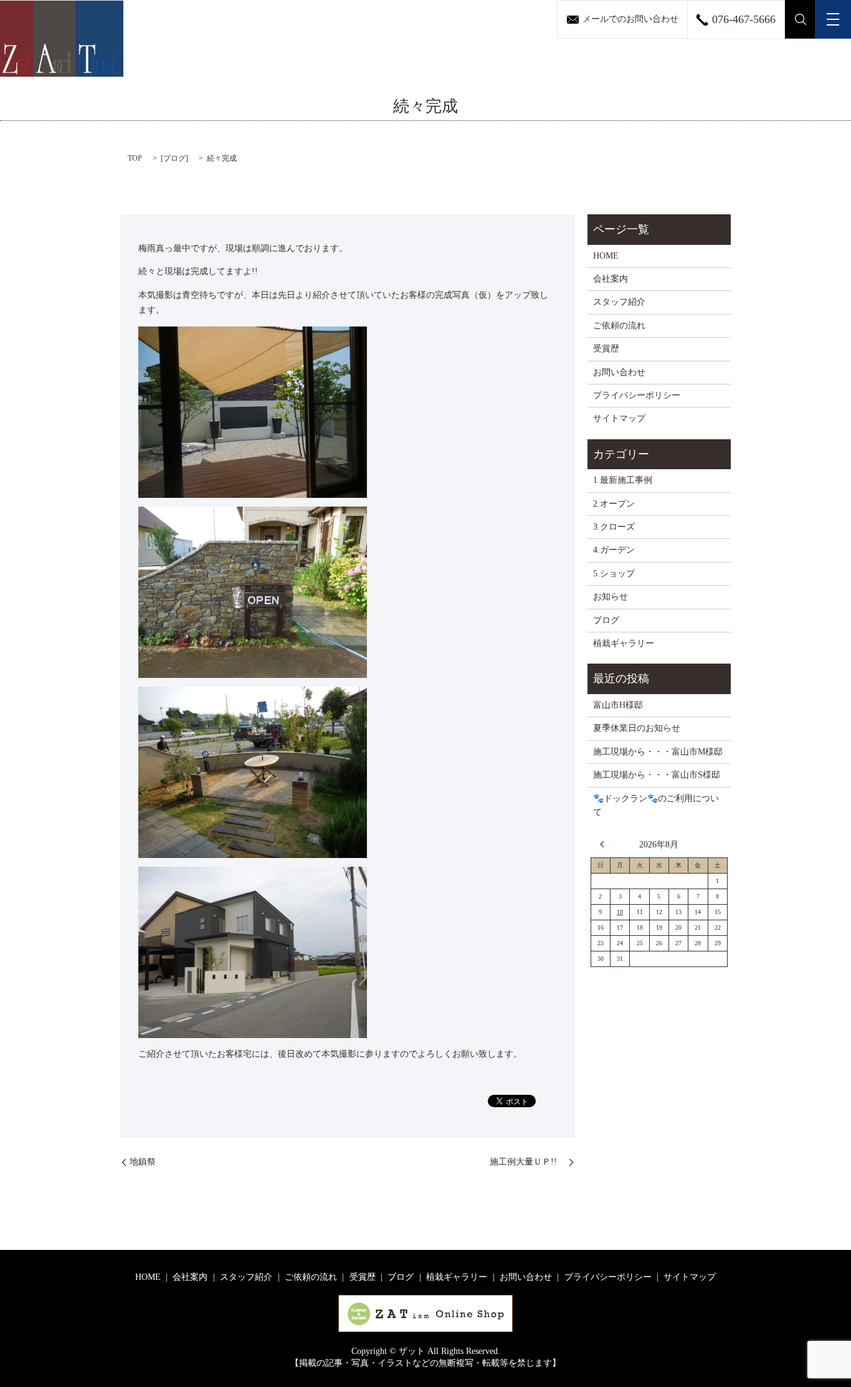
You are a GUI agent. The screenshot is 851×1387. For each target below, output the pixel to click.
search (800, 19)
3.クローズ (614, 526)
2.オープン (614, 503)
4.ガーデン (614, 550)
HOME (606, 255)
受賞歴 (606, 348)
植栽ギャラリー (623, 643)
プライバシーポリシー (636, 395)
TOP (135, 158)
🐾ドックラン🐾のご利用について (656, 805)
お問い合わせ (619, 372)
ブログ (174, 158)
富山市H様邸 (618, 705)
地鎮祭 (143, 1161)
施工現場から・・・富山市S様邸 (656, 774)
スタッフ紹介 (619, 302)
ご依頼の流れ (619, 325)
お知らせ (610, 596)
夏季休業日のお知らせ (636, 728)
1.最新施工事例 (622, 480)
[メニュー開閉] (833, 19)
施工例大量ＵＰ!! (528, 1161)
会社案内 (610, 279)
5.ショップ (614, 573)
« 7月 (605, 844)
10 (620, 911)
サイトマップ (619, 418)
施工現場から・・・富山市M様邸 (658, 751)
